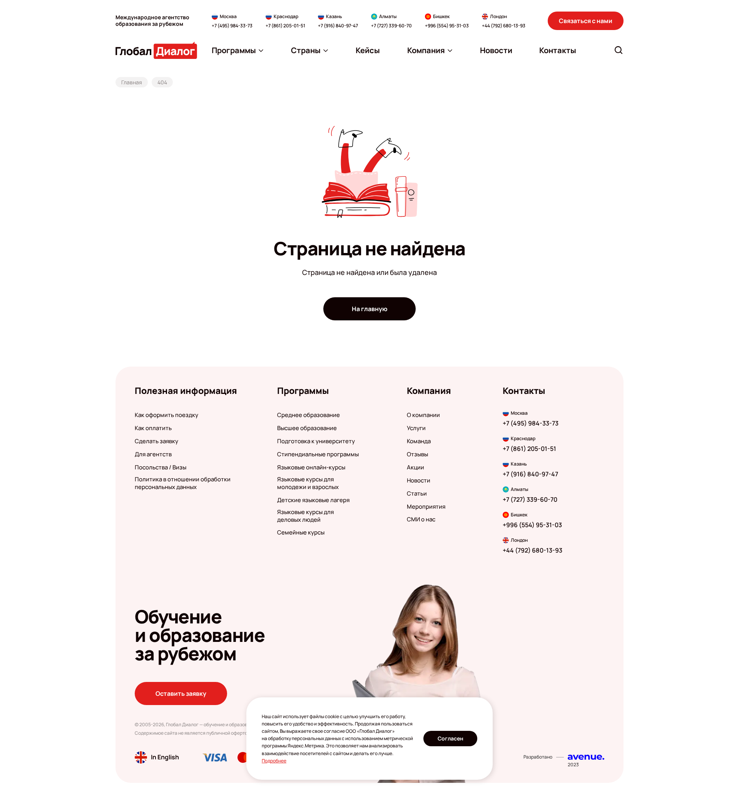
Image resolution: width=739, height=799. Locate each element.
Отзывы (417, 454)
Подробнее (274, 760)
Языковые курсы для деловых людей (305, 516)
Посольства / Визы (160, 467)
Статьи (417, 493)
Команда (419, 441)
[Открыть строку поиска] (618, 50)
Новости (418, 480)
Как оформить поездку (166, 415)
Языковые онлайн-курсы (311, 467)
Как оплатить (153, 428)
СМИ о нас (421, 519)
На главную (370, 309)
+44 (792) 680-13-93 (503, 25)
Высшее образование (307, 428)
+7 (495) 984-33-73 (232, 25)
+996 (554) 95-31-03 (447, 25)
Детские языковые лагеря (313, 500)
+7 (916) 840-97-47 (338, 25)
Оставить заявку (180, 693)
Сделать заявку (156, 441)
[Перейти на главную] (156, 50)
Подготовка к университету (316, 441)
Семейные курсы (300, 532)
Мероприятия (426, 507)
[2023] (586, 757)
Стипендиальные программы (318, 454)
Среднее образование (308, 415)
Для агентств (153, 454)
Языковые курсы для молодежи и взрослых (308, 483)
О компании (423, 415)
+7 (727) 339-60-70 (391, 25)
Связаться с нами (585, 21)
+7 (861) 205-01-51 (285, 25)
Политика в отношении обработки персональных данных (183, 483)
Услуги (416, 428)
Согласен (450, 738)
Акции (415, 467)
